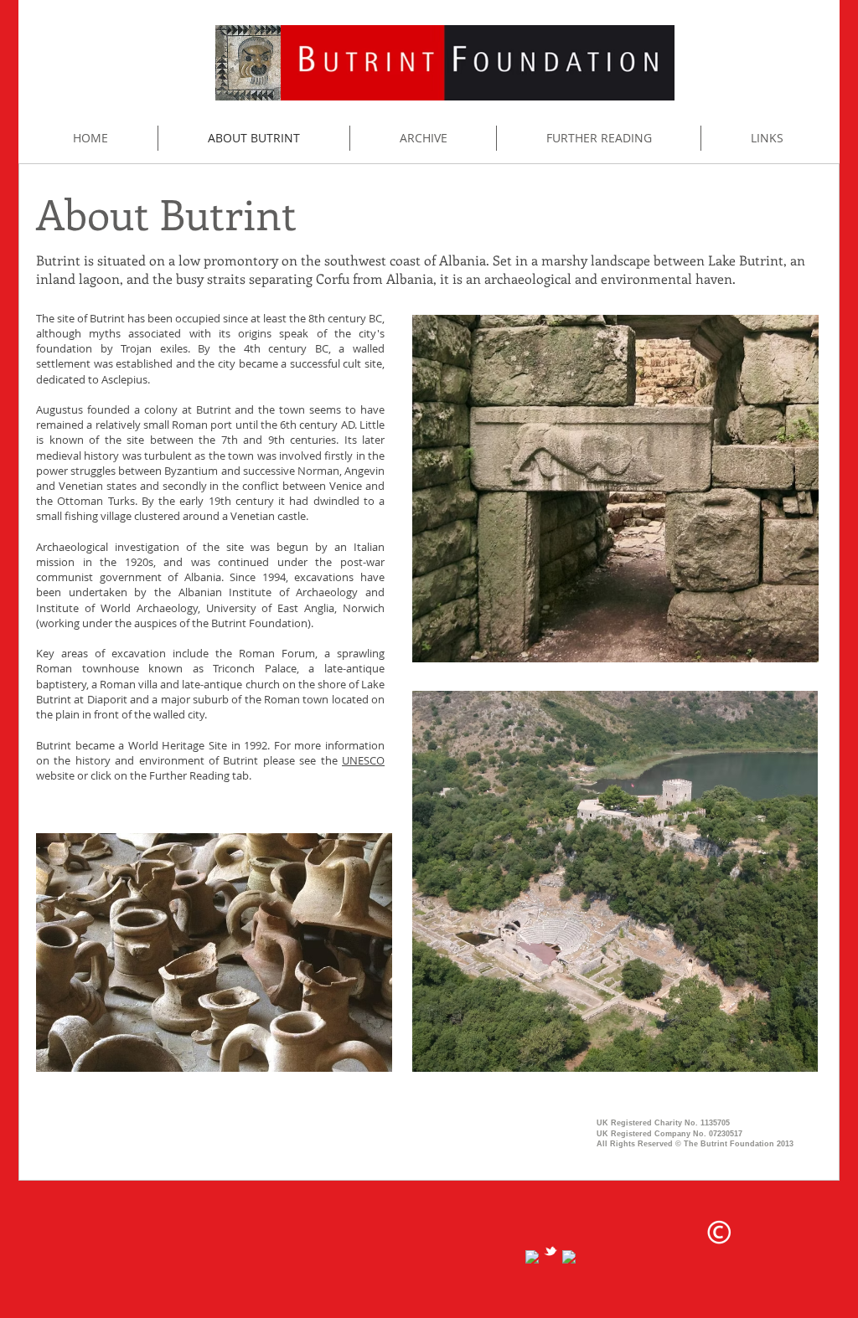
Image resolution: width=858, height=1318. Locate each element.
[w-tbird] (550, 1251)
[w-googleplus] (569, 1257)
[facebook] (532, 1257)
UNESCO (363, 760)
